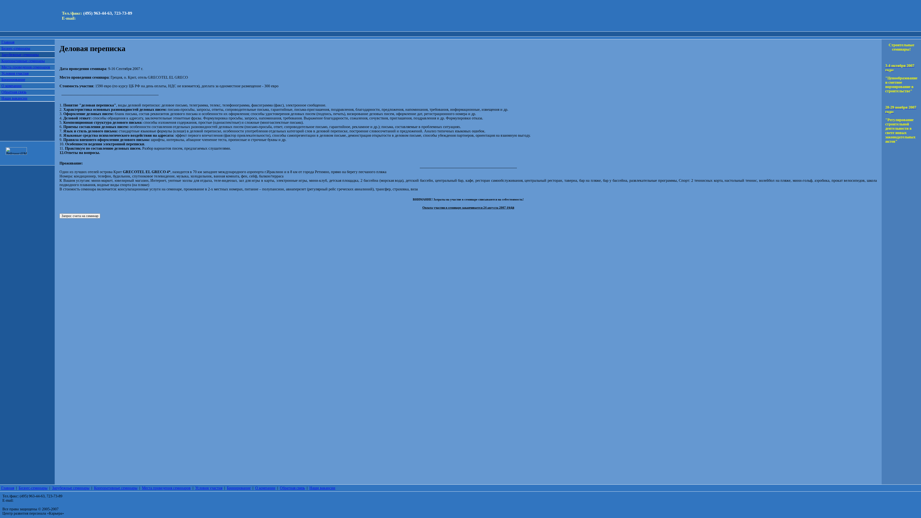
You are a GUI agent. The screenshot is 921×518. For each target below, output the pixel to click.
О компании (11, 86)
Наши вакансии (14, 98)
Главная (7, 42)
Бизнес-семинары (15, 48)
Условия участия (15, 73)
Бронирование (13, 79)
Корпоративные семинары (23, 61)
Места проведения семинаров (25, 67)
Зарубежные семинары (20, 55)
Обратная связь (13, 92)
